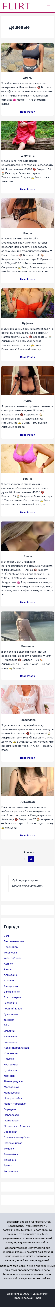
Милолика (27, 646)
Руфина (27, 323)
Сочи (7, 935)
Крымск (9, 1058)
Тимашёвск (11, 1154)
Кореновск (10, 1042)
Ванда (27, 233)
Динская (9, 1019)
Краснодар (11, 946)
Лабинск (9, 1075)
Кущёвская (10, 1070)
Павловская (11, 1114)
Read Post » (27, 111)
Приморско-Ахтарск (17, 1126)
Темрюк (9, 1148)
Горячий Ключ (13, 1008)
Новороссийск (13, 1098)
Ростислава (28, 719)
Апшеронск (11, 974)
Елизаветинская (14, 941)
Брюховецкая (12, 997)
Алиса (27, 556)
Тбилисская (11, 952)
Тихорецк (10, 1159)
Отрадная (10, 1109)
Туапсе (8, 1165)
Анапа (7, 969)
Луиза (28, 401)
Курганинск (11, 1064)
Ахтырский (11, 986)
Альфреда (27, 801)
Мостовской (11, 1087)
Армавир (9, 980)
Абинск (8, 963)
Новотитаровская (15, 1103)
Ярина (27, 478)
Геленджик (10, 1002)
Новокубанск (12, 1092)
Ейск (7, 1025)
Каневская (10, 1036)
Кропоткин (11, 1053)
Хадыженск (11, 1171)
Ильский (9, 1030)
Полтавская (11, 1120)
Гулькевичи (11, 1014)
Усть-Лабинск (12, 958)
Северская (10, 1131)
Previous (27, 852)
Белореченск (12, 991)
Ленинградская (13, 1081)
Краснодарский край (17, 1047)
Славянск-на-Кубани (16, 1137)
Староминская (13, 1142)
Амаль (27, 78)
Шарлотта (27, 155)
